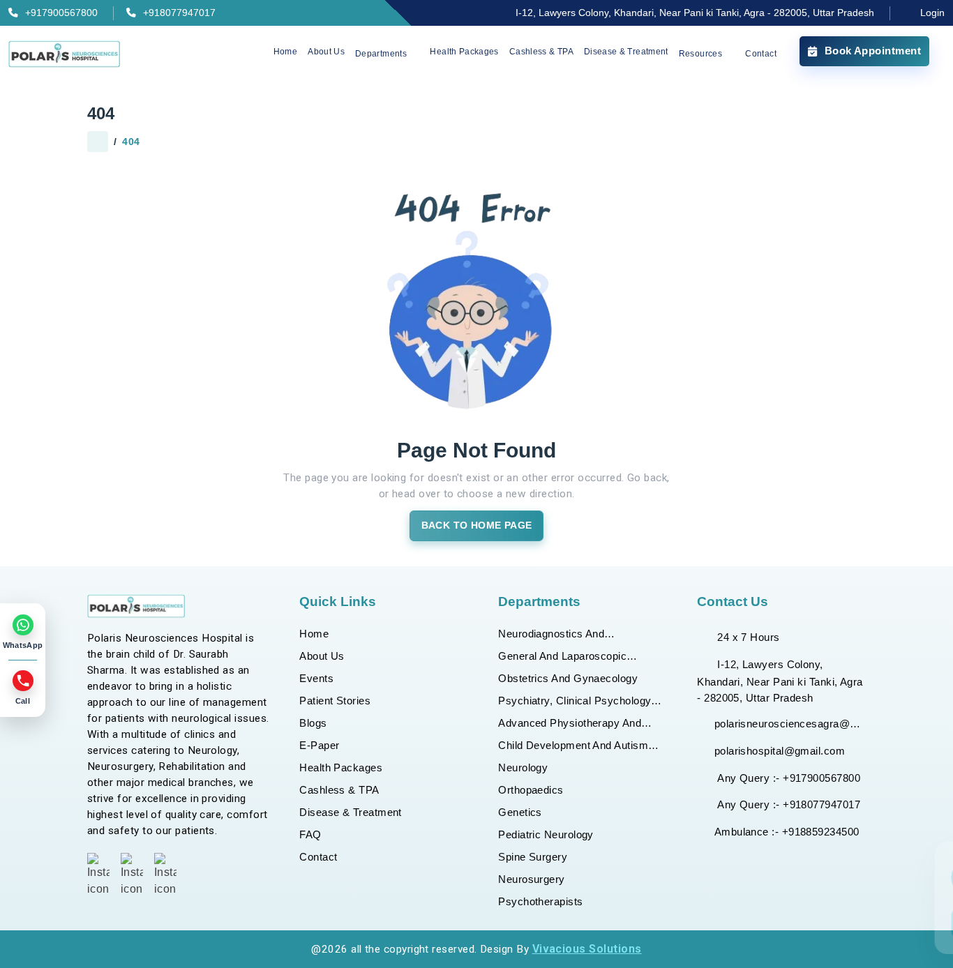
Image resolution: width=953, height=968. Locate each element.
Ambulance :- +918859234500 (786, 832)
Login (931, 13)
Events (316, 678)
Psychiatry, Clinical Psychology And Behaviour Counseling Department (574, 702)
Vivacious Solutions (587, 948)
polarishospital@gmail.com (779, 751)
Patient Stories (334, 700)
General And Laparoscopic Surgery (562, 657)
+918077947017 (179, 13)
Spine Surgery (532, 857)
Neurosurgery (531, 879)
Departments (381, 54)
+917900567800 (61, 13)
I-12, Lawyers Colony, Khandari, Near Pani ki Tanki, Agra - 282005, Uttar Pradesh (695, 13)
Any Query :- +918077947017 (787, 804)
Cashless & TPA (541, 51)
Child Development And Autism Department (573, 746)
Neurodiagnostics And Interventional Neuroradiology (569, 635)
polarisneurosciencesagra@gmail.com (790, 723)
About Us (326, 51)
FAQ (310, 834)
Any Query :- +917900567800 (787, 778)
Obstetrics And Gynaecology (568, 678)
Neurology (523, 767)
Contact (760, 54)
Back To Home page (476, 525)
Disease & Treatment (626, 51)
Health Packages (464, 51)
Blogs (313, 723)
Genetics (520, 812)
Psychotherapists (540, 901)
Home (285, 51)
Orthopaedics (531, 790)
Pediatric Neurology (546, 834)
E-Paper (319, 745)
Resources (700, 54)
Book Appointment (873, 50)
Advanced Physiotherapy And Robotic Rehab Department (569, 724)
